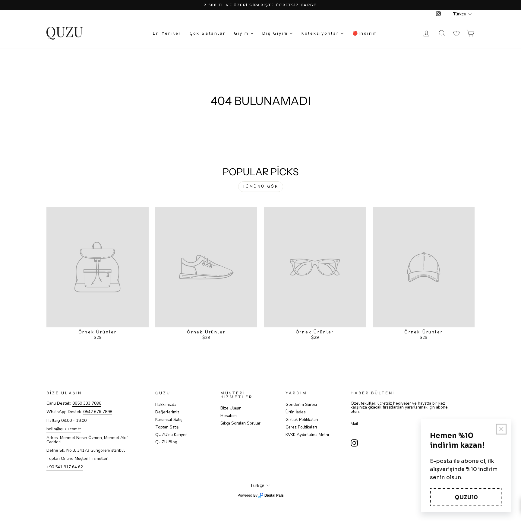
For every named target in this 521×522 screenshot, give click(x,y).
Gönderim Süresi (301, 404)
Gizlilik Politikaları (302, 419)
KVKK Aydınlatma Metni (307, 435)
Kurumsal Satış (168, 419)
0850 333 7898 (86, 403)
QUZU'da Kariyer (171, 435)
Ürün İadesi (296, 412)
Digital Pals (274, 495)
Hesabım (228, 416)
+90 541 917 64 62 (64, 467)
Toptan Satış (167, 427)
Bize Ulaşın (231, 408)
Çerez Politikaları (301, 427)
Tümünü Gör (261, 186)
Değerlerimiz (167, 412)
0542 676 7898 (97, 412)
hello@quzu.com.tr (63, 429)
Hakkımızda (165, 404)
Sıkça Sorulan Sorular (240, 423)
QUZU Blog (166, 442)
